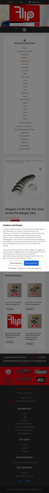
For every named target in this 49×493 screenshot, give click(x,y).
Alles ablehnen (16, 263)
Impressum (21, 268)
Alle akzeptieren (31, 263)
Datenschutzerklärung (34, 268)
